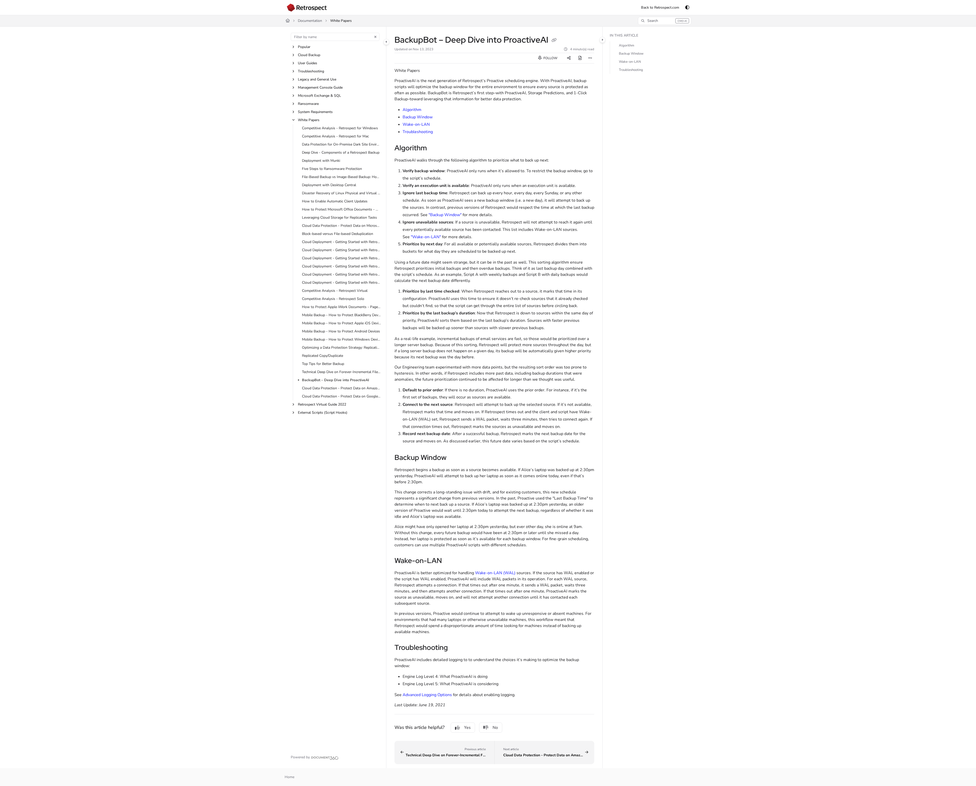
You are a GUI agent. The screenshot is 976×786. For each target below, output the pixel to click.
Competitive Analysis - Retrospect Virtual (335, 290)
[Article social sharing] (569, 58)
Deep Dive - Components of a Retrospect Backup (340, 152)
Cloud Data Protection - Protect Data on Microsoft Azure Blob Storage (341, 225)
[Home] (307, 8)
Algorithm (412, 110)
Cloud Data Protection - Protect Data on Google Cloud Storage (341, 396)
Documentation (310, 20)
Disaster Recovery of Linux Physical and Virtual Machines (341, 193)
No (495, 727)
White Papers (341, 20)
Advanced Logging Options (427, 695)
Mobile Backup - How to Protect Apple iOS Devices (341, 323)
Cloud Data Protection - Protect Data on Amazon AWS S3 (341, 388)
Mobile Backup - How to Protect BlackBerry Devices (341, 315)
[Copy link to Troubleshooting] (456, 648)
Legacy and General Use (317, 79)
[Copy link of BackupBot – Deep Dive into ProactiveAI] (554, 41)
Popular (304, 46)
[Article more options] (590, 58)
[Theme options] (687, 8)
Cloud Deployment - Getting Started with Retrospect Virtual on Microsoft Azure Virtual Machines (341, 282)
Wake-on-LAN (416, 124)
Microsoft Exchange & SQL (319, 95)
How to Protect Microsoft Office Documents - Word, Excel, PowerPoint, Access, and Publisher (341, 209)
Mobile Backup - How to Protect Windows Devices (341, 339)
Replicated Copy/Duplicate (322, 355)
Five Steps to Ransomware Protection (332, 168)
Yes (467, 727)
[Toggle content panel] (602, 40)
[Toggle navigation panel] (386, 42)
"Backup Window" (445, 215)
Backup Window (418, 117)
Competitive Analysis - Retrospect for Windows (340, 128)
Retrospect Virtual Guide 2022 (322, 404)
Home (289, 777)
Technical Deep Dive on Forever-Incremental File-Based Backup (341, 372)
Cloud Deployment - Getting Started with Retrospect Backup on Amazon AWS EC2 (341, 241)
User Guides (307, 63)
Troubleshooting (311, 71)
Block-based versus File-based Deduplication (337, 233)
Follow (550, 58)
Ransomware (308, 103)
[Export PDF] (580, 58)
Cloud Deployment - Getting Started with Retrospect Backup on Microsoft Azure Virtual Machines (341, 258)
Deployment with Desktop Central (329, 185)
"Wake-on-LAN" (426, 237)
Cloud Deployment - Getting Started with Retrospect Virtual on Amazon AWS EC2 (341, 266)
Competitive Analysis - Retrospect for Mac (335, 136)
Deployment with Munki (321, 160)
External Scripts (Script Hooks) (322, 412)
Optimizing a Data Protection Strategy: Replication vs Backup (341, 347)
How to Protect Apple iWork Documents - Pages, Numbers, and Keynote (341, 306)
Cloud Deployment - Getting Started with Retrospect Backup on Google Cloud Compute (341, 250)
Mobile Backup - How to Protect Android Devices (341, 331)
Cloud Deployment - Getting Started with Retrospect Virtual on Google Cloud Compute (341, 274)
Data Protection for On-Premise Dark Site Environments (341, 144)
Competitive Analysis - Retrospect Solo (333, 298)
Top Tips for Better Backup (323, 363)
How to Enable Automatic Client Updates (335, 201)
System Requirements (315, 111)
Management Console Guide (320, 87)
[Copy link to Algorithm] (435, 149)
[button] (664, 21)
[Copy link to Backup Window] (455, 458)
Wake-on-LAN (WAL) (495, 573)
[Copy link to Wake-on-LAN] (450, 561)
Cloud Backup (309, 55)
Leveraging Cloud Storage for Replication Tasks (339, 217)
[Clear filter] (375, 37)
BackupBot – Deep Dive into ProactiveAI (335, 380)
